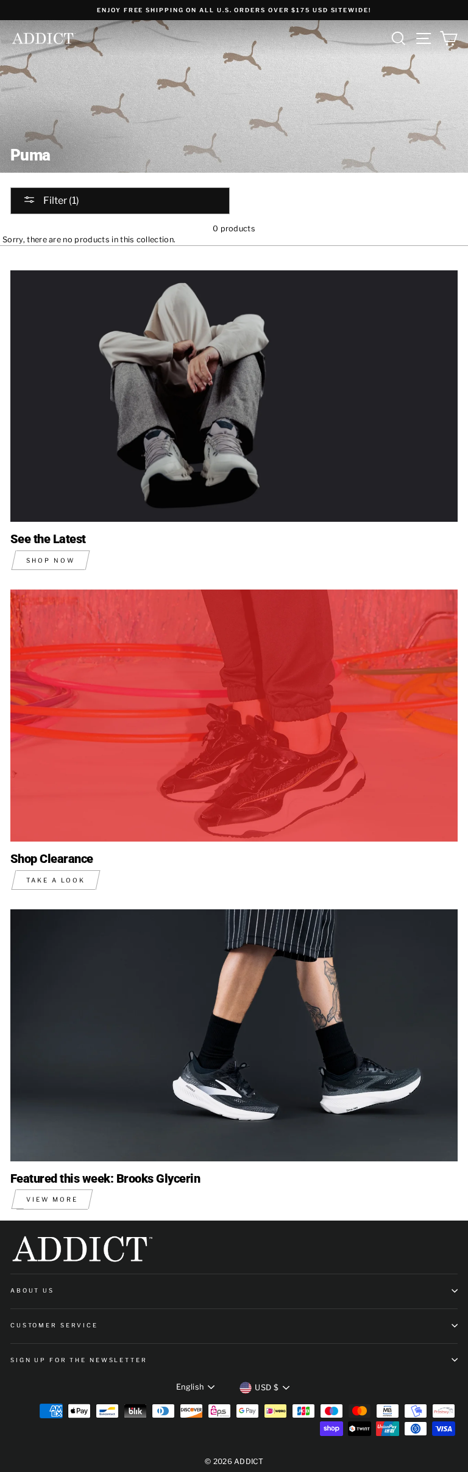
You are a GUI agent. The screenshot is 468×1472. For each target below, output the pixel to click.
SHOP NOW (50, 560)
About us (32, 1290)
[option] (234, 10)
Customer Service (54, 1325)
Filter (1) (60, 200)
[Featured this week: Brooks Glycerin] (234, 1035)
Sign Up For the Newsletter (78, 1360)
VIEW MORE (52, 1199)
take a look (55, 880)
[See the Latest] (234, 396)
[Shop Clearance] (234, 716)
